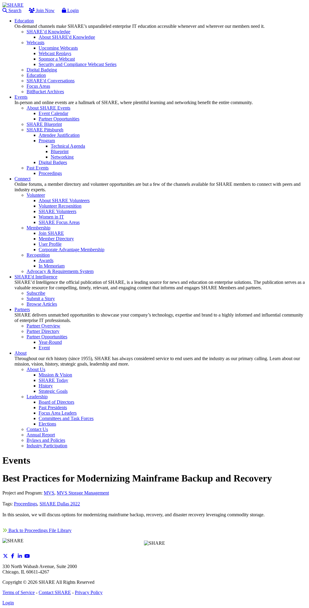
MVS (49, 492)
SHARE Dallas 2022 (60, 503)
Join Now (45, 10)
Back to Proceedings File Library (39, 530)
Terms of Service (18, 592)
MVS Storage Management (83, 492)
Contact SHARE (55, 592)
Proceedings (25, 503)
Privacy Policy (89, 592)
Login (72, 10)
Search (14, 10)
